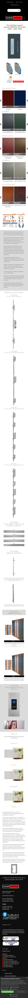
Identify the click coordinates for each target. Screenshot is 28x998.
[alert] (14, 987)
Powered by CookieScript (14, 996)
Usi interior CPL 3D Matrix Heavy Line (11, 962)
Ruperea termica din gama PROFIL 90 (10, 817)
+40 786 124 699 (10, 2)
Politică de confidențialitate (10, 975)
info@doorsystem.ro (15, 5)
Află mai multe (15, 985)
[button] (14, 995)
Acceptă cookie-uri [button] (7, 991)
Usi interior (4, 958)
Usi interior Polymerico (8, 966)
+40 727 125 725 (19, 2)
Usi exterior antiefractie (8, 955)
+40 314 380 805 (9, 898)
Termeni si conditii (8, 973)
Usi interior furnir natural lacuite (10, 961)
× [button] (26, 977)
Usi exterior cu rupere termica (9, 956)
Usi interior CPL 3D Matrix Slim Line (10, 963)
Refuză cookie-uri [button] (21, 991)
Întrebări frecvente (6, 951)
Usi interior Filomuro (7, 965)
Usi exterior (4, 954)
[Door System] (14, 18)
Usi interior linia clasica (8, 959)
